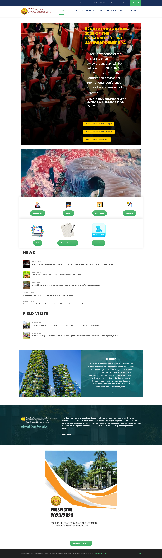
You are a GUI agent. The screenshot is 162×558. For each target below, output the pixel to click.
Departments (91, 10)
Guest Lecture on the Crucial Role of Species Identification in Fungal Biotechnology (54, 304)
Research (123, 10)
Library (90, 3)
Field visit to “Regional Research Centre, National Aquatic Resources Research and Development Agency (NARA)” (75, 336)
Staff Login (124, 3)
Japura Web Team (100, 553)
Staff (102, 10)
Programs (79, 10)
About (69, 10)
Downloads (115, 3)
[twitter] (140, 553)
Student (133, 10)
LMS (95, 3)
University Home (80, 3)
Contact (136, 3)
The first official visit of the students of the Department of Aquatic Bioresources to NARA (65, 325)
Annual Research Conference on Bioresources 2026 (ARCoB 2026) (57, 275)
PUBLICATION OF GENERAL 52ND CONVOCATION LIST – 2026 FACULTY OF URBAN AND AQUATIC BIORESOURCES (72, 264)
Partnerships (111, 10)
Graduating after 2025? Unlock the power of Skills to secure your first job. (50, 295)
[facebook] (136, 553)
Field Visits (36, 323)
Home (62, 10)
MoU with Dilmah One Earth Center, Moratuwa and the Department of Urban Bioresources (66, 285)
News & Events (38, 262)
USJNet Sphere (104, 3)
